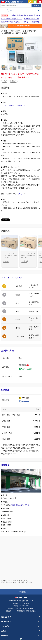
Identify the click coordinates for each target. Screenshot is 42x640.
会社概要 (5, 465)
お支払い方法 (7, 350)
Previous (10, 50)
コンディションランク (11, 277)
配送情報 (5, 390)
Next (31, 50)
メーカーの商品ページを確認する (13, 105)
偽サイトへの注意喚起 (31, 22)
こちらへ (20, 194)
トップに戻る (21, 592)
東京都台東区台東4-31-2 (19, 505)
